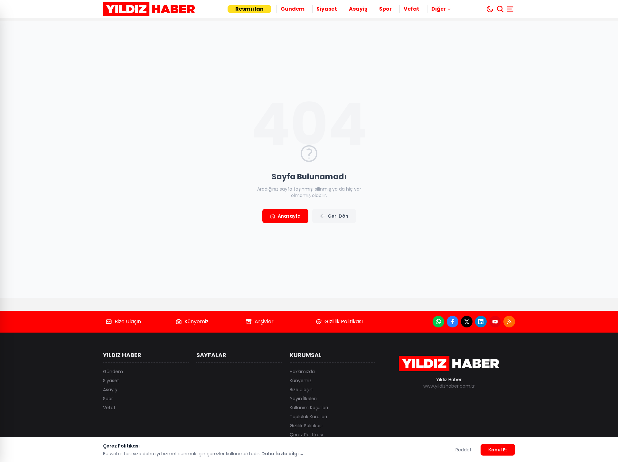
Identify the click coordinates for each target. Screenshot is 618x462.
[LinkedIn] (481, 321)
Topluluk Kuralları (308, 416)
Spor (385, 9)
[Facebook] (452, 321)
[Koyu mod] (490, 9)
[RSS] (509, 321)
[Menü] (511, 9)
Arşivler (264, 321)
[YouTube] (495, 321)
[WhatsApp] (438, 321)
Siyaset (326, 9)
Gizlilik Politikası (343, 321)
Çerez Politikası (306, 434)
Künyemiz (196, 321)
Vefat (411, 9)
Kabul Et (497, 450)
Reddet (463, 450)
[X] (467, 321)
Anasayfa (289, 216)
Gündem (292, 9)
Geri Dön (338, 216)
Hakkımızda (302, 371)
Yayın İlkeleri (303, 398)
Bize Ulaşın (128, 321)
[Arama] (500, 9)
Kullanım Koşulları (309, 407)
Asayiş (358, 9)
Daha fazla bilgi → (282, 453)
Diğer (438, 9)
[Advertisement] (566, 231)
